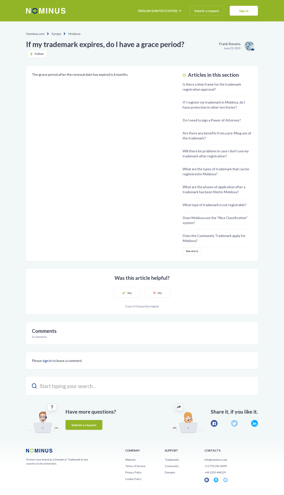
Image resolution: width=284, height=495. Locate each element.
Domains (170, 472)
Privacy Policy (133, 472)
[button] (127, 293)
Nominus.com (35, 33)
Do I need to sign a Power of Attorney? (212, 120)
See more (192, 251)
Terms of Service (135, 466)
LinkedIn (254, 423)
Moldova (74, 33)
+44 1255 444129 (215, 472)
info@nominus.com (215, 459)
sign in (47, 360)
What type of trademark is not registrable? (214, 205)
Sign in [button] (243, 11)
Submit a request (206, 11)
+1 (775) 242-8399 (215, 466)
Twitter (234, 423)
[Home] (45, 11)
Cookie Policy (133, 479)
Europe (56, 33)
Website (130, 459)
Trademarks (172, 459)
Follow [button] (39, 53)
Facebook (214, 423)
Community (172, 466)
